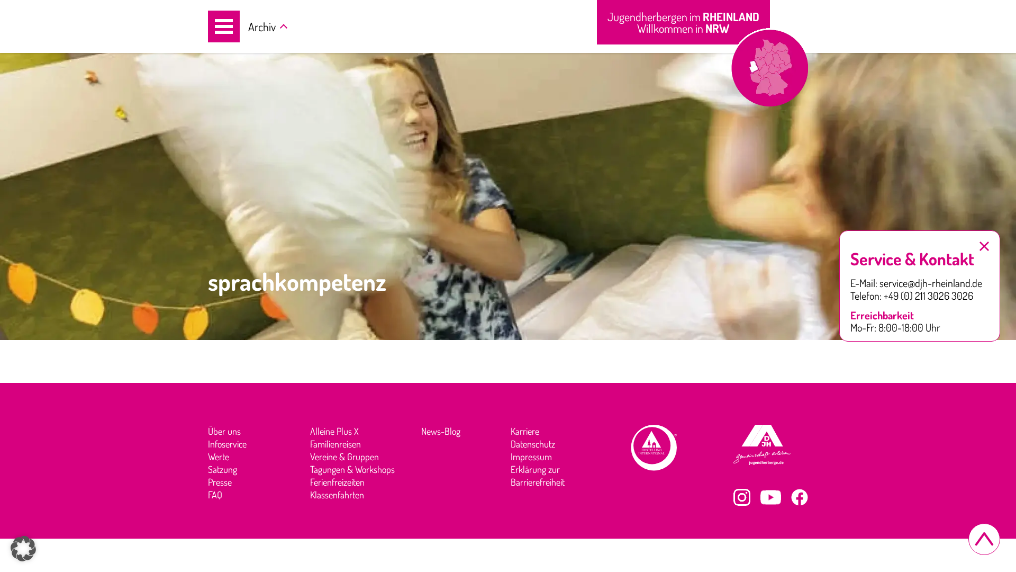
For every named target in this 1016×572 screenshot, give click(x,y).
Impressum (531, 456)
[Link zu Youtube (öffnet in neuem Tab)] (770, 497)
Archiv (262, 26)
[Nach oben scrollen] (984, 539)
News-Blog (440, 431)
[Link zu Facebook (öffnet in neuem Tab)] (799, 497)
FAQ (215, 495)
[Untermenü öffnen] (283, 27)
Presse (220, 482)
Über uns (224, 431)
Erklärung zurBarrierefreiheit (538, 475)
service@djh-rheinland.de (930, 283)
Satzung (222, 469)
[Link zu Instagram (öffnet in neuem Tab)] (741, 497)
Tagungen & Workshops (352, 469)
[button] (224, 26)
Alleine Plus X (334, 431)
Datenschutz (533, 444)
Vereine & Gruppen (344, 456)
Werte (218, 456)
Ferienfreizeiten (337, 482)
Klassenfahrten (337, 495)
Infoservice (227, 444)
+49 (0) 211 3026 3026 (928, 296)
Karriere (525, 431)
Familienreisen (335, 444)
